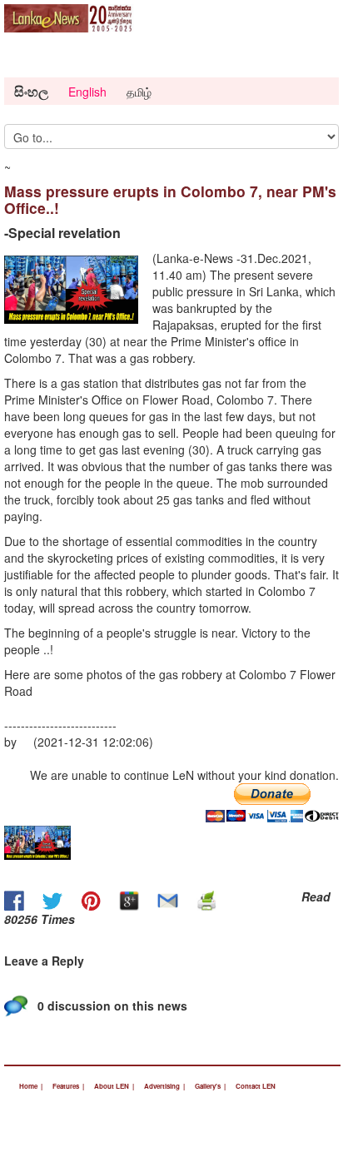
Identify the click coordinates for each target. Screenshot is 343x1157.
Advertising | (164, 1085)
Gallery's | (210, 1085)
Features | (68, 1085)
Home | (30, 1085)
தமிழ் (139, 91)
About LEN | (114, 1085)
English (87, 91)
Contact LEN (256, 1085)
